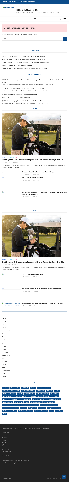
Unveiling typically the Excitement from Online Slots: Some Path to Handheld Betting (25, 62)
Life (8, 157)
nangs (56, 396)
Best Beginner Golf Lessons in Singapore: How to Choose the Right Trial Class (23, 56)
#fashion (5, 388)
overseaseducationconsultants (10, 408)
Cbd (3, 324)
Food (3, 337)
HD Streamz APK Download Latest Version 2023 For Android (27, 88)
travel (4, 413)
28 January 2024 (26, 180)
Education (5, 328)
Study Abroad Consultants (25, 411)
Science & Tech (6, 355)
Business (4, 157)
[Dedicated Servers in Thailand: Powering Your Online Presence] (11, 304)
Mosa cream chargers (42, 393)
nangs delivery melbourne (39, 399)
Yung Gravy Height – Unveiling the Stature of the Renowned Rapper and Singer (24, 59)
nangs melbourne (7, 402)
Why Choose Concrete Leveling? (33, 177)
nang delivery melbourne (21, 396)
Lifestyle (20, 393)
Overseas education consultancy (30, 405)
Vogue (4, 376)
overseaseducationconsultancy (10, 405)
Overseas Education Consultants (49, 405)
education (49, 390)
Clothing (33, 388)
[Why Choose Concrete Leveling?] (11, 183)
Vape (3, 373)
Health (4, 340)
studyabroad (42, 408)
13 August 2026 (6, 162)
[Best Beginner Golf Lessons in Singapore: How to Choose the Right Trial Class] (34, 134)
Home (48, 478)
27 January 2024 (26, 196)
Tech (3, 367)
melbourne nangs (29, 393)
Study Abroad (32, 408)
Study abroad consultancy (9, 411)
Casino (4, 321)
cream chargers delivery (28, 390)
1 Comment (35, 291)
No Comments (15, 162)
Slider (16, 157)
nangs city (5, 399)
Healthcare (12, 393)
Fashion (4, 334)
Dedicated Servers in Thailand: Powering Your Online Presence (42, 303)
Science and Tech (6, 451)
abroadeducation (15, 388)
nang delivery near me (36, 396)
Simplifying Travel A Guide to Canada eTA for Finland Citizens (27, 101)
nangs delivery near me (54, 399)
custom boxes (40, 390)
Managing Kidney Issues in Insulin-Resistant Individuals (17, 65)
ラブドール (5, 80)
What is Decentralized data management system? (24, 94)
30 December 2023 (27, 305)
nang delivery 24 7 (7, 396)
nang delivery (54, 393)
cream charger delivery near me (11, 390)
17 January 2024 (26, 291)
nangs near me (18, 402)
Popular (12, 157)
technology (58, 411)
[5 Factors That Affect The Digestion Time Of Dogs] (11, 173)
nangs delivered (15, 399)
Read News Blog (27, 9)
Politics (4, 346)
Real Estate (5, 352)
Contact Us (54, 478)
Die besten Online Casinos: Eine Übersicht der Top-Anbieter (41, 288)
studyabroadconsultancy (54, 408)
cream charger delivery (43, 388)
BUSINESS (25, 388)
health (4, 393)
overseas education (48, 402)
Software (4, 361)
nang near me (48, 396)
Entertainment (6, 331)
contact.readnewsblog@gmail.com (27, 1)
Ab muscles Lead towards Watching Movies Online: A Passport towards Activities (24, 68)
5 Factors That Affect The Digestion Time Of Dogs (38, 172)
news (26, 402)
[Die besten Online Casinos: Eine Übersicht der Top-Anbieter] (11, 294)
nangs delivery (26, 399)
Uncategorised (6, 370)
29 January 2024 (26, 174)
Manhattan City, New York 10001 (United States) (16, 460)
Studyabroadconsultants (41, 411)
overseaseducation (35, 402)
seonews (23, 408)
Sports (4, 364)
